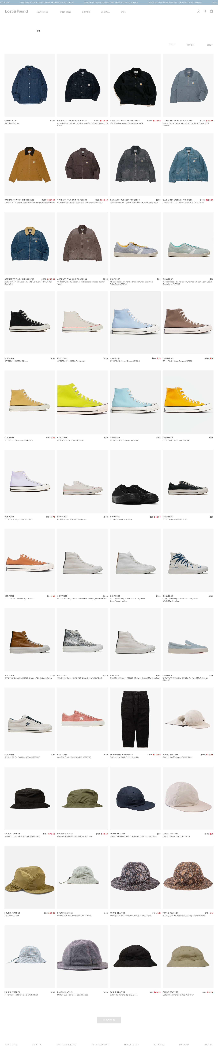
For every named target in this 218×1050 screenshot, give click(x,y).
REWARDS (208, 1045)
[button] (65, 12)
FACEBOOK (184, 1045)
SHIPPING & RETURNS (66, 1045)
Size (209, 45)
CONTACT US (11, 1045)
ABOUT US (37, 1045)
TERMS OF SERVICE (100, 1045)
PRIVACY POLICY (131, 1045)
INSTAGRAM (159, 1045)
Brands (190, 45)
